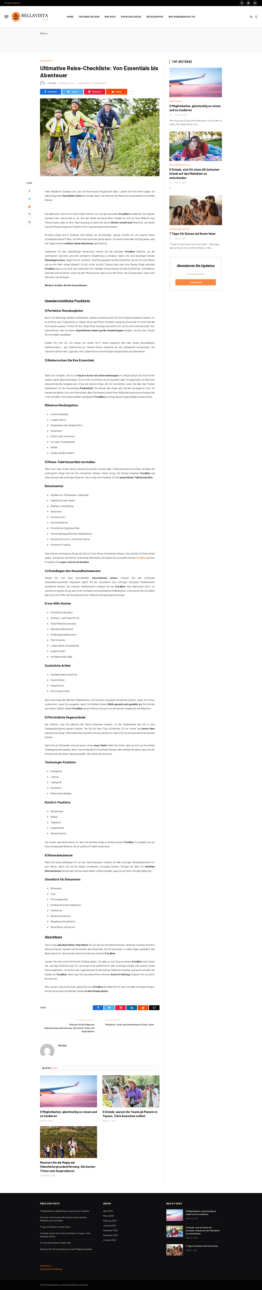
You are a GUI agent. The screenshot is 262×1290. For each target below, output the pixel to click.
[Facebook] (29, 191)
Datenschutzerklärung (51, 1269)
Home (70, 16)
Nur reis (110, 16)
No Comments (86, 83)
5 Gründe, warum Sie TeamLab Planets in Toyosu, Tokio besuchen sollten (129, 1114)
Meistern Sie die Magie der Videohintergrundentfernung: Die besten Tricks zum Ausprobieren (69, 1028)
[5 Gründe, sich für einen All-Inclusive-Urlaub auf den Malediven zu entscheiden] (195, 146)
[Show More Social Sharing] (131, 92)
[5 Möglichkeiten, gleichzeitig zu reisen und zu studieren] (68, 1091)
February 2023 (109, 1220)
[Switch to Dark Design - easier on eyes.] (255, 16)
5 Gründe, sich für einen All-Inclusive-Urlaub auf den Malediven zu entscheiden (194, 173)
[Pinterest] (29, 214)
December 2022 (110, 1230)
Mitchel (52, 83)
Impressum (45, 1265)
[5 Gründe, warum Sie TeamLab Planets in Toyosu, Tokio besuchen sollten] (131, 1091)
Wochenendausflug (182, 16)
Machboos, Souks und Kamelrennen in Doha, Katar (129, 1024)
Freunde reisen (89, 16)
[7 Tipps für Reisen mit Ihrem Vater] (195, 210)
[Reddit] (29, 206)
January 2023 (109, 1225)
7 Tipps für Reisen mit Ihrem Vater (192, 233)
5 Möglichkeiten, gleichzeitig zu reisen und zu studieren (68, 1114)
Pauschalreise (131, 16)
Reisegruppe (155, 16)
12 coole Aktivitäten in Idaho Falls (55, 1242)
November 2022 (110, 1235)
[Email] (29, 222)
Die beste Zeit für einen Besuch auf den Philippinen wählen (66, 1249)
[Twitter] (29, 199)
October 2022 (109, 1240)
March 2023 (108, 1216)
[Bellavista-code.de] (30, 16)
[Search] (251, 16)
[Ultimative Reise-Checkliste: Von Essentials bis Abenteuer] (100, 137)
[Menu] (6, 16)
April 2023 (108, 1211)
